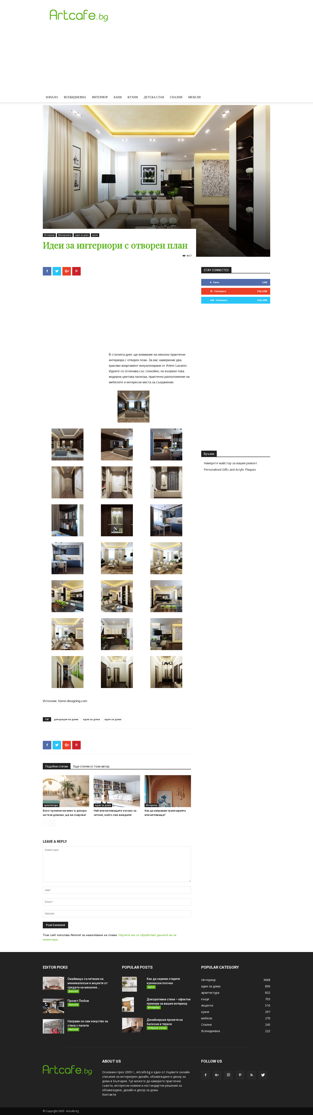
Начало (52, 97)
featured (73, 991)
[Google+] (217, 1075)
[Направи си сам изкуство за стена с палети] (53, 1026)
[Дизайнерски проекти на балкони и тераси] (132, 1025)
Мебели (194, 97)
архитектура (51, 805)
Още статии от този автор (91, 766)
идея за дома (113, 719)
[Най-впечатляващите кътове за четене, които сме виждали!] (117, 791)
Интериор (100, 97)
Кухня (133, 97)
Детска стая (154, 97)
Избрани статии (157, 1027)
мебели (206, 1018)
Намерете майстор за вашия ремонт (230, 463)
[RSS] (251, 1075)
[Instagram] (228, 1075)
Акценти (207, 1005)
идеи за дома (82, 235)
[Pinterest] (240, 1075)
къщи (205, 999)
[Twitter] (263, 1075)
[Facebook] (205, 1075)
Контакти (109, 1094)
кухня (95, 235)
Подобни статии (56, 766)
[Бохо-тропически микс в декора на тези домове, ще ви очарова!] (66, 791)
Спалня (176, 97)
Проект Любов (78, 1000)
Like (264, 282)
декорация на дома (66, 719)
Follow (262, 291)
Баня (118, 97)
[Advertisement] (156, 60)
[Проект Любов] (53, 1006)
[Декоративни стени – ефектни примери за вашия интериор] (128, 1004)
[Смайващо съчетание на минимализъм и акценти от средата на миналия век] (53, 983)
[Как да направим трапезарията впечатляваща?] (168, 791)
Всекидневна (75, 97)
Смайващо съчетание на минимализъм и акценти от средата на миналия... (87, 983)
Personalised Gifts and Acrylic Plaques (230, 469)
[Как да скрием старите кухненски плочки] (129, 984)
